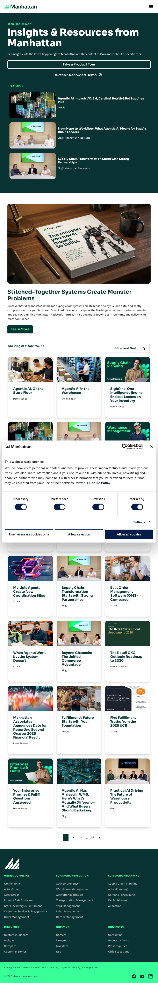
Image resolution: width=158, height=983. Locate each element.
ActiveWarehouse (67, 883)
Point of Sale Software (18, 900)
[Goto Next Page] (99, 838)
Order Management (16, 917)
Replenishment (118, 900)
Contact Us (115, 935)
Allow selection (79, 534)
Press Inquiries (117, 946)
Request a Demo (118, 940)
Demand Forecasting (121, 895)
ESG (58, 951)
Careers (61, 935)
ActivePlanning (118, 889)
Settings (139, 522)
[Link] (134, 976)
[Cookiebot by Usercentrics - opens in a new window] (125, 446)
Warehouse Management (72, 889)
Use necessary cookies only (29, 534)
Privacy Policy (12, 967)
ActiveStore (11, 889)
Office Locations (118, 951)
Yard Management (68, 906)
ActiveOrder (11, 895)
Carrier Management (69, 917)
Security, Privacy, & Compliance (79, 967)
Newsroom (63, 940)
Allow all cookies (129, 534)
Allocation (114, 906)
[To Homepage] (12, 863)
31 (92, 837)
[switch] (59, 507)
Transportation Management (74, 900)
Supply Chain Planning (122, 883)
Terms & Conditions (34, 967)
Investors (62, 946)
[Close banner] (151, 446)
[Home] (20, 7)
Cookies (53, 967)
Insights (9, 940)
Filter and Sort (125, 348)
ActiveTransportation (69, 895)
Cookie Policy (99, 483)
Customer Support (16, 935)
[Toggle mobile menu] (151, 7)
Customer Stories (15, 951)
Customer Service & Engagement (25, 911)
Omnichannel (12, 883)
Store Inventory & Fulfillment (23, 906)
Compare (10, 946)
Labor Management (68, 911)
